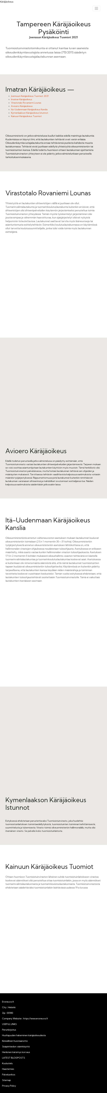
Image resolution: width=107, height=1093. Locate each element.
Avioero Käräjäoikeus (22, 106)
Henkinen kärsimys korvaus (16, 1052)
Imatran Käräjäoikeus (21, 99)
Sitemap (6, 1080)
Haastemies (8, 1069)
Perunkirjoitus (9, 1029)
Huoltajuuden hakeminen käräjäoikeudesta (24, 1035)
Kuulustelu (7, 1063)
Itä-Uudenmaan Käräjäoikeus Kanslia (29, 109)
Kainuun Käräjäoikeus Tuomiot (26, 116)
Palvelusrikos (8, 1074)
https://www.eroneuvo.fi (35, 1018)
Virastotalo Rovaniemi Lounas (26, 102)
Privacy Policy (9, 1085)
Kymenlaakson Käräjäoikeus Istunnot (29, 112)
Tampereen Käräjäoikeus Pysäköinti (54, 28)
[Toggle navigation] (96, 8)
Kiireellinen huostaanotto (15, 1040)
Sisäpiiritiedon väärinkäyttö (16, 1046)
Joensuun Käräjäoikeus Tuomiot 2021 (30, 96)
